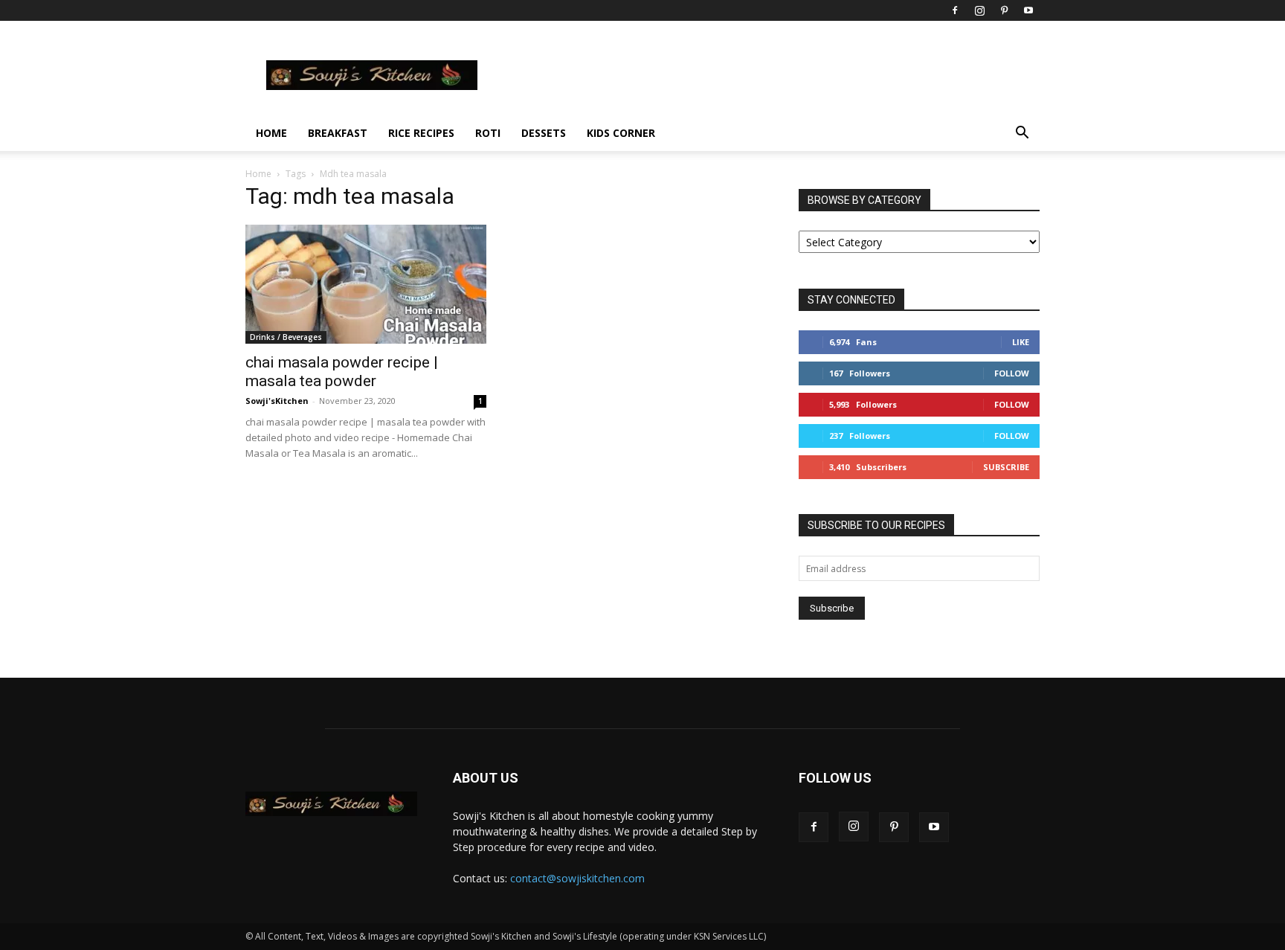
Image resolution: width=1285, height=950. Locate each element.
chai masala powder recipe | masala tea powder (341, 371)
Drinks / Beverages (286, 337)
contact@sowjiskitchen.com (577, 878)
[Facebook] (955, 10)
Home (271, 133)
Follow (1011, 373)
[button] (1022, 134)
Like (1020, 341)
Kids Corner (621, 133)
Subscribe (1006, 466)
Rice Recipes (421, 133)
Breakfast (337, 133)
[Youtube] (1028, 10)
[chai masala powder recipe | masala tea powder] (365, 284)
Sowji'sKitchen (277, 400)
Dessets (543, 133)
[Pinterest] (1004, 10)
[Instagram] (979, 10)
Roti (487, 133)
